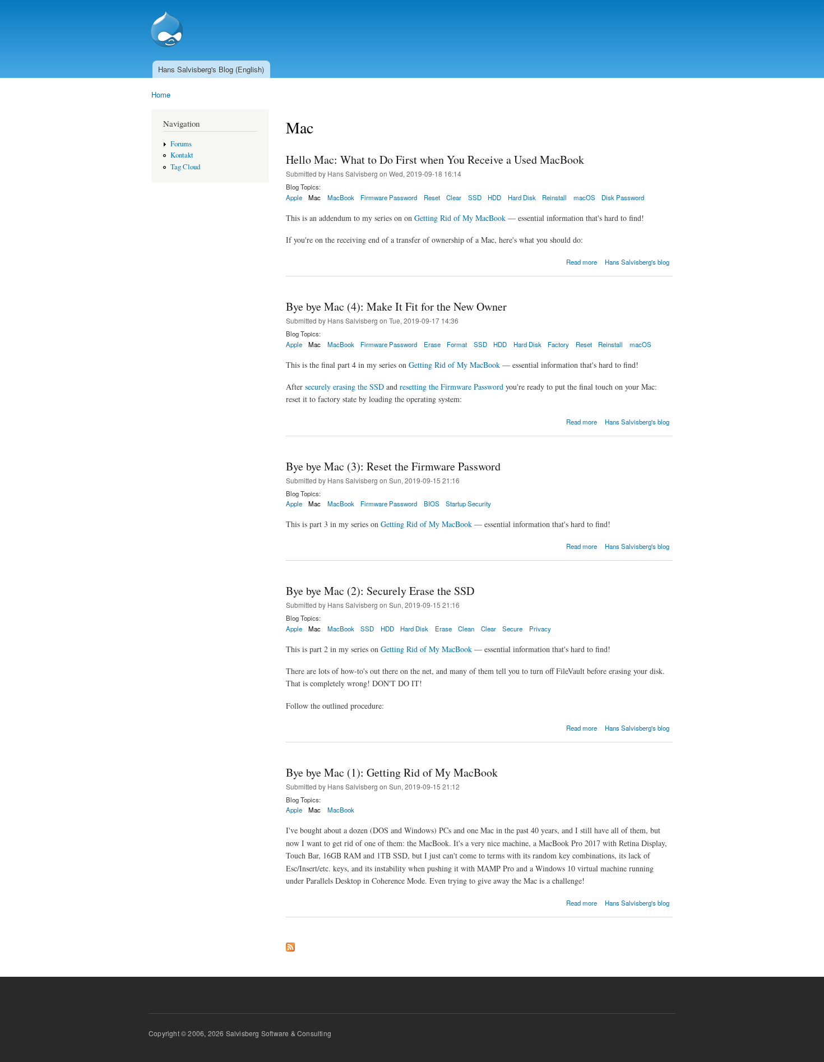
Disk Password (622, 197)
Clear (453, 197)
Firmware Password (388, 197)
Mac (314, 197)
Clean (466, 628)
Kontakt (181, 155)
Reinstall (554, 197)
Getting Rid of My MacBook (460, 218)
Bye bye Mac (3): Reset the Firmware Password (393, 466)
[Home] (168, 30)
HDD (494, 197)
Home (160, 94)
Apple (294, 197)
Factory (558, 344)
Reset (432, 197)
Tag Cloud (185, 167)
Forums (181, 144)
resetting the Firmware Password (451, 386)
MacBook (340, 197)
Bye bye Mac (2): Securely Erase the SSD (380, 590)
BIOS (431, 503)
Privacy (540, 628)
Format (457, 344)
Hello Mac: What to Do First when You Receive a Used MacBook (435, 159)
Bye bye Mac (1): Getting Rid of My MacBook (392, 772)
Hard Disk (522, 197)
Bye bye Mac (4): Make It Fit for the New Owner (396, 306)
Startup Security (468, 503)
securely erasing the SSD (344, 386)
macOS (584, 197)
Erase (432, 344)
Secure (512, 628)
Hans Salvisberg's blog (637, 261)
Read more (581, 261)
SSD (475, 197)
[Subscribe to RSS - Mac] (290, 944)
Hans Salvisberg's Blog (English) (211, 69)
